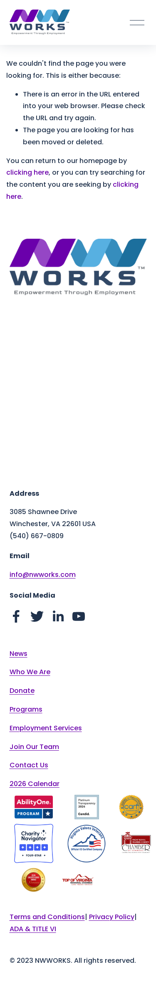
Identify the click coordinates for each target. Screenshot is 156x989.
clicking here (27, 172)
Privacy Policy (111, 917)
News (18, 653)
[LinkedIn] (57, 616)
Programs (26, 709)
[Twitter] (37, 616)
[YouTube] (78, 616)
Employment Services (46, 728)
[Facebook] (16, 616)
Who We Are (30, 672)
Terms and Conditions (47, 917)
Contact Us (29, 765)
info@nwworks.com (43, 574)
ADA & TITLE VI (33, 929)
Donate (22, 690)
